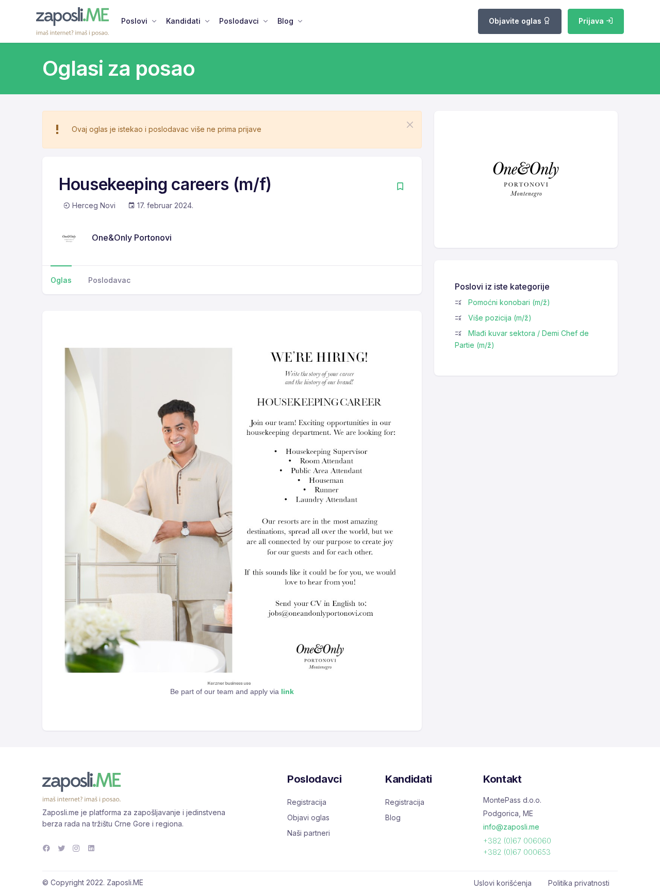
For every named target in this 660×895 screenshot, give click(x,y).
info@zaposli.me (511, 826)
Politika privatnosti (578, 883)
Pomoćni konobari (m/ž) (509, 302)
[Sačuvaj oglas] (400, 187)
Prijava (592, 20)
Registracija (306, 802)
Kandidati (183, 20)
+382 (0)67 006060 (517, 840)
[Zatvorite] (410, 124)
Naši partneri (308, 833)
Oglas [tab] (61, 280)
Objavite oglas (516, 20)
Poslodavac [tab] (109, 280)
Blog (285, 20)
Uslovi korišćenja (503, 883)
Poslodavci (239, 20)
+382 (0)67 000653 (517, 852)
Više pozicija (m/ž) (500, 317)
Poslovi (134, 20)
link (287, 691)
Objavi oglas (308, 817)
